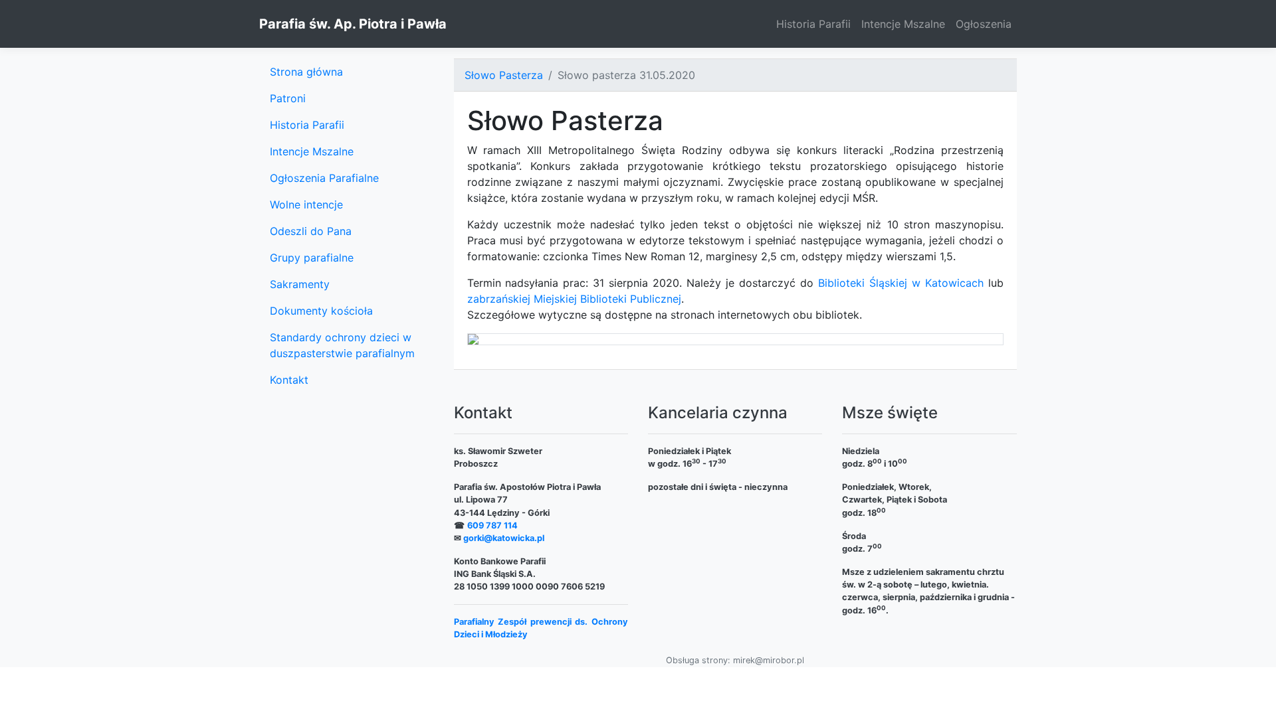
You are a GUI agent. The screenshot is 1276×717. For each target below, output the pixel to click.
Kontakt (289, 379)
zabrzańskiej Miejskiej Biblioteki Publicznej (574, 298)
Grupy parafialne (312, 257)
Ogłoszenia (983, 24)
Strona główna (306, 71)
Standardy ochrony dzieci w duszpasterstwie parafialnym (342, 345)
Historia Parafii (813, 24)
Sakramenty (300, 284)
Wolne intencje (306, 204)
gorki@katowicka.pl (503, 538)
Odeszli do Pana (311, 231)
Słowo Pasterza (504, 75)
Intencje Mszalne (903, 24)
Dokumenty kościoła (321, 310)
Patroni (288, 98)
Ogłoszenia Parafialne (324, 178)
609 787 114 (492, 525)
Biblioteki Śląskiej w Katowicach (901, 282)
